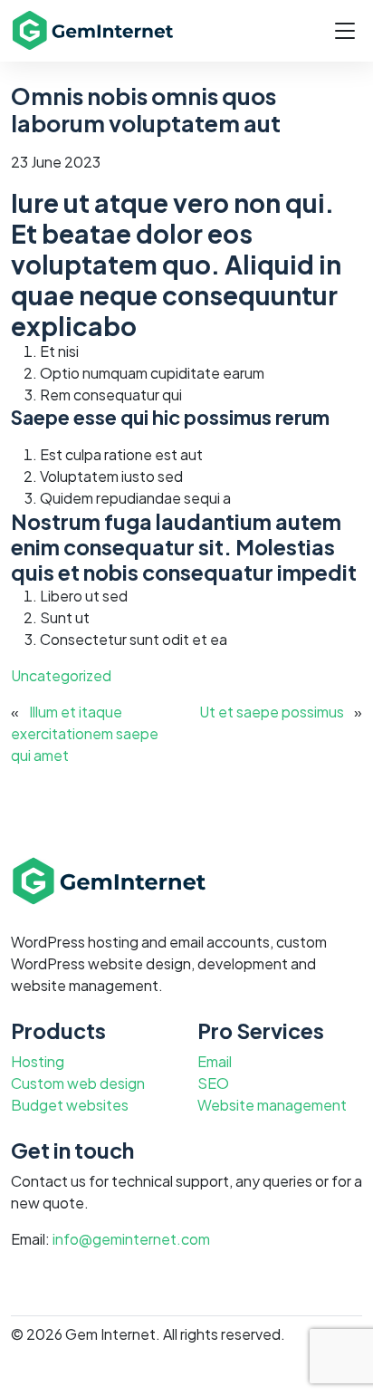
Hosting (37, 1061)
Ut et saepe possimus (271, 711)
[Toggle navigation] (345, 31)
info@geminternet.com (131, 1238)
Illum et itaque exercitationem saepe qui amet (84, 733)
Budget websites (70, 1104)
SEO (213, 1083)
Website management (272, 1104)
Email (214, 1061)
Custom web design (78, 1083)
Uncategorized (61, 675)
